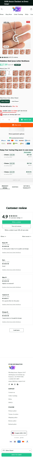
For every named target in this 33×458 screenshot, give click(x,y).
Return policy (12, 421)
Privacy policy (12, 411)
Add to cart (17, 455)
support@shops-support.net (16, 381)
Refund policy (12, 424)
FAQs (10, 399)
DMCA (10, 402)
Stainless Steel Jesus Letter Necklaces (11, 252)
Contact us (11, 392)
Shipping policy (12, 417)
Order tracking (12, 396)
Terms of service (13, 414)
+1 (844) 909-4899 (13, 379)
